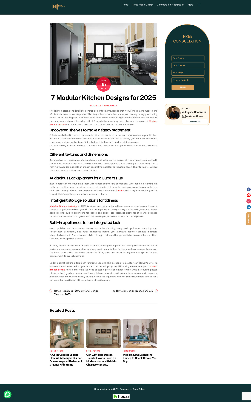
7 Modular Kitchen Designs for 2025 (103, 97)
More (190, 4)
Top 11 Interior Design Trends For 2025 (132, 291)
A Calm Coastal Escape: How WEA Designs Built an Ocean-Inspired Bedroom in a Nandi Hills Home (66, 359)
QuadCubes (139, 389)
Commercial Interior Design (170, 4)
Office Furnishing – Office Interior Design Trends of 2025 (76, 293)
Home (125, 4)
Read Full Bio (195, 122)
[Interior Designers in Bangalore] (59, 9)
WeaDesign (95, 106)
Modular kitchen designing (63, 206)
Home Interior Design (142, 4)
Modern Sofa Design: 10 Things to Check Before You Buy (139, 358)
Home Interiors (110, 105)
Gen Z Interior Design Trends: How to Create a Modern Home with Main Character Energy (101, 359)
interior (120, 190)
